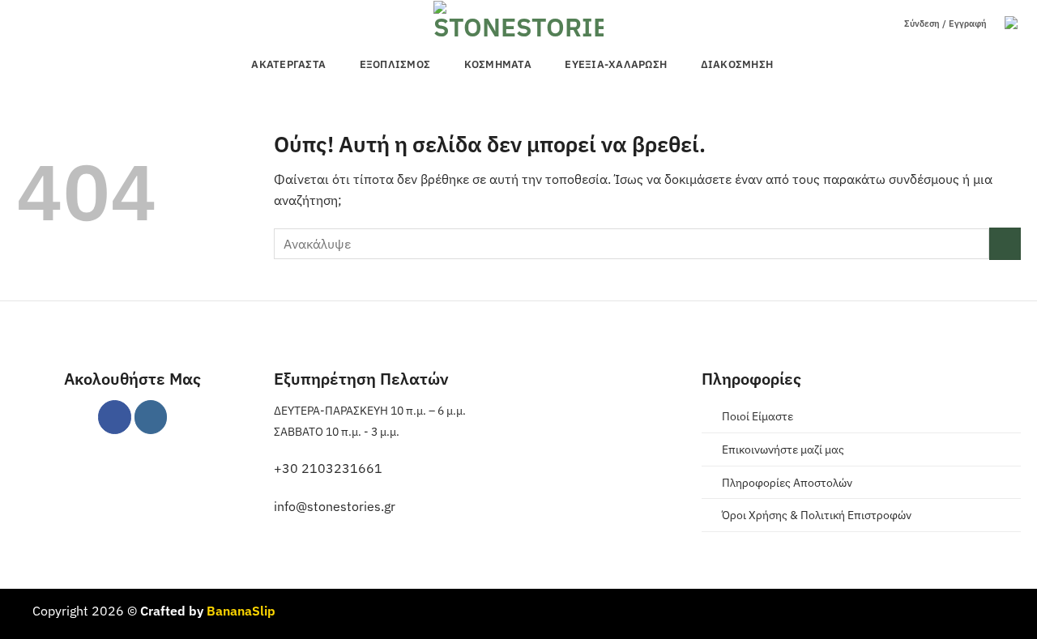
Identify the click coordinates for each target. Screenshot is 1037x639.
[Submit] (1005, 243)
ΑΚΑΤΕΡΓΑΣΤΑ (288, 64)
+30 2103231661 (328, 468)
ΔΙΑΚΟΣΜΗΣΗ (737, 64)
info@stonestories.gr (334, 506)
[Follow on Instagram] (151, 416)
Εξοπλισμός (395, 64)
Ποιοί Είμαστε (757, 416)
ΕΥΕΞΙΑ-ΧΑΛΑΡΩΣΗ (616, 64)
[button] (1013, 24)
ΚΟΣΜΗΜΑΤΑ (497, 64)
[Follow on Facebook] (114, 416)
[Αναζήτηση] (881, 24)
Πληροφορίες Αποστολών (787, 482)
